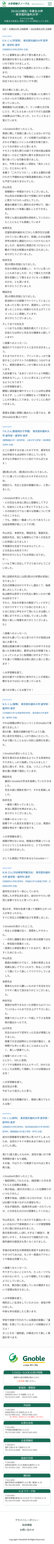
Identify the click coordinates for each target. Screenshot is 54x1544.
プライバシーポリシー (27, 1520)
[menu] (49, 3)
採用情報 (27, 1525)
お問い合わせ (27, 1529)
